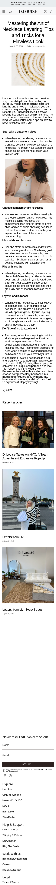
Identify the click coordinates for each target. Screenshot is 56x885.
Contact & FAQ (9, 829)
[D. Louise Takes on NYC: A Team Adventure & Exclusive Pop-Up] (28, 429)
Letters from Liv (12, 537)
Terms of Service (8, 771)
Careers (6, 864)
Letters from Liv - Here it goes (22, 609)
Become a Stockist (11, 870)
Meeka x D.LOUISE (12, 800)
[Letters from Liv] (28, 499)
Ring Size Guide (10, 846)
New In (5, 806)
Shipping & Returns (12, 835)
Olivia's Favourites (11, 794)
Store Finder (8, 817)
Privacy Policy (44, 769)
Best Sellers (8, 811)
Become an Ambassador (14, 859)
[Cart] (52, 11)
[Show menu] (4, 11)
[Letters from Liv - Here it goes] (28, 575)
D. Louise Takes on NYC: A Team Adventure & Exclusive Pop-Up (25, 456)
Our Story (7, 789)
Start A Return (9, 841)
